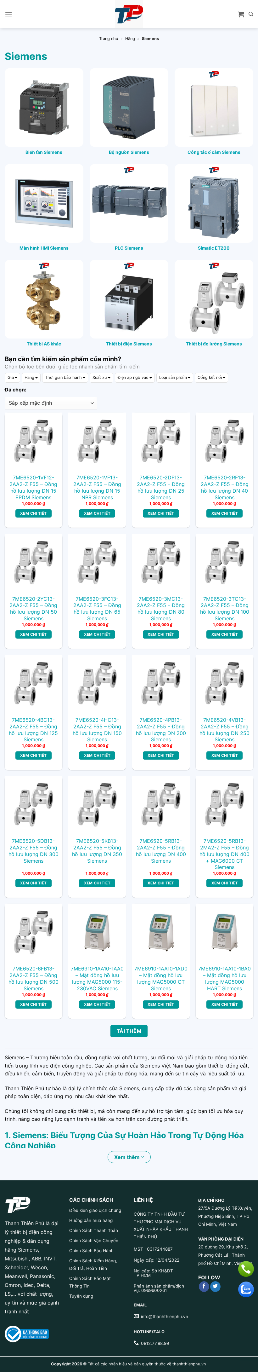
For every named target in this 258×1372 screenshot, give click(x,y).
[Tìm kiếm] (251, 14)
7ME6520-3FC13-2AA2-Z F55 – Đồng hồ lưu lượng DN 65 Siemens (97, 609)
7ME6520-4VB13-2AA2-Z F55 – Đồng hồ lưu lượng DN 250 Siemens (224, 730)
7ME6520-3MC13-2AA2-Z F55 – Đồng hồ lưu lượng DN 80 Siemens (161, 609)
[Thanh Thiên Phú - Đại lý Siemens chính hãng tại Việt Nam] (129, 14)
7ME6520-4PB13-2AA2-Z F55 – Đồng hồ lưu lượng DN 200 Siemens (161, 730)
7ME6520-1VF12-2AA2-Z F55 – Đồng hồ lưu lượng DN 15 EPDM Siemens (33, 487)
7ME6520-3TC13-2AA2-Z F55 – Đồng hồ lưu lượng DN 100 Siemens (224, 609)
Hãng (130, 38)
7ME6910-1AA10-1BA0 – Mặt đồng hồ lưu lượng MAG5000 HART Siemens (224, 978)
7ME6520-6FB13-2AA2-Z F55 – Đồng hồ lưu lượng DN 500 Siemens (33, 978)
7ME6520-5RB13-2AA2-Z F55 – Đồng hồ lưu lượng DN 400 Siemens (161, 851)
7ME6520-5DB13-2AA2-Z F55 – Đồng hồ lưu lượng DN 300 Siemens (33, 851)
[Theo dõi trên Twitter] (215, 1286)
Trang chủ (108, 38)
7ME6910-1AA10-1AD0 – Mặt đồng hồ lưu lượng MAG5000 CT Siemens (161, 978)
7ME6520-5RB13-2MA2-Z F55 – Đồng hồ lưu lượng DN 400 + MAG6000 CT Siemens (224, 854)
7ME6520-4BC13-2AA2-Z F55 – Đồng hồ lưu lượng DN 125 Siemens (33, 730)
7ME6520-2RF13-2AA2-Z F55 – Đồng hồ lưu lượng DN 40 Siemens (225, 487)
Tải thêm (129, 1031)
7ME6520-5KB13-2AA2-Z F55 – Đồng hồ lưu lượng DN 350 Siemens (97, 851)
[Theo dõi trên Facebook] (204, 1286)
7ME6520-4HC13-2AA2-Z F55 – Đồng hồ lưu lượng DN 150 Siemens (97, 730)
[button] (8, 14)
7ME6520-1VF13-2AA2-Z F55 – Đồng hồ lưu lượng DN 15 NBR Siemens (97, 487)
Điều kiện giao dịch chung (95, 1210)
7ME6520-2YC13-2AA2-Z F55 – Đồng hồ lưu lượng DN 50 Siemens (33, 609)
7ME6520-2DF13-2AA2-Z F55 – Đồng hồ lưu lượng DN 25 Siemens (161, 487)
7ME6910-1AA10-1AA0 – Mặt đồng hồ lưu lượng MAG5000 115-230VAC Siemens (97, 978)
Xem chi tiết (33, 513)
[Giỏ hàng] (241, 14)
